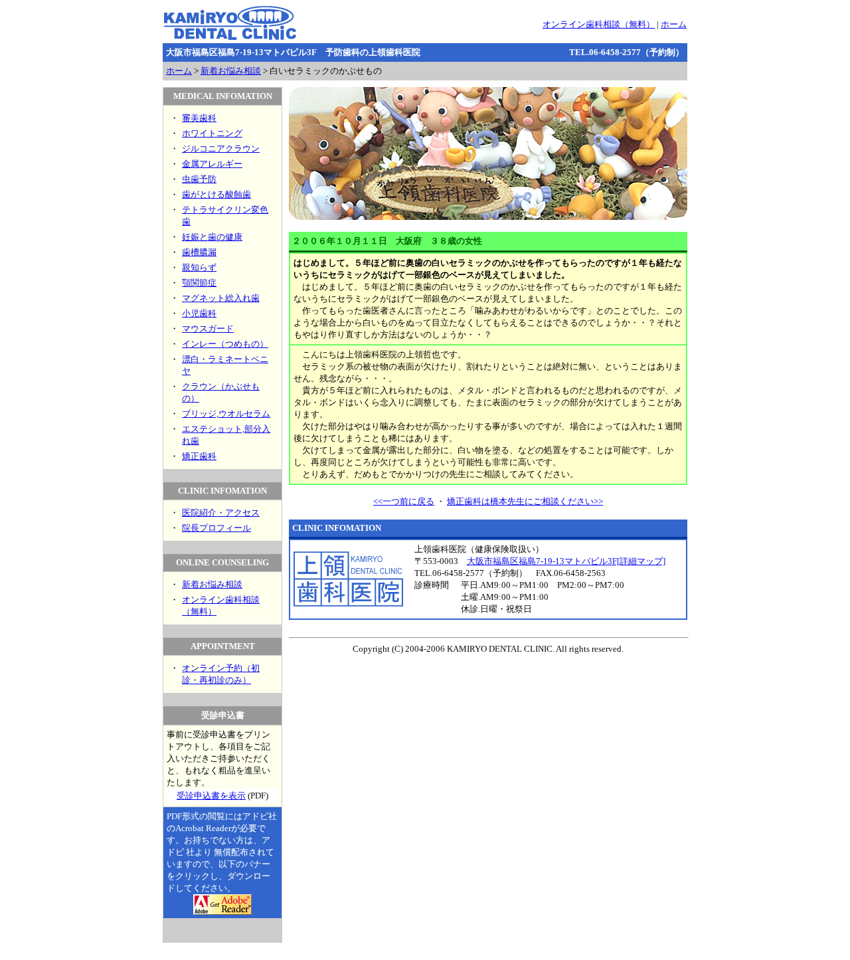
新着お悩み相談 (231, 71)
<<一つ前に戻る (403, 501)
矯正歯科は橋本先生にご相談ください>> (525, 501)
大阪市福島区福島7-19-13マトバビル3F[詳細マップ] (566, 561)
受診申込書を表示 (211, 796)
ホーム (674, 24)
